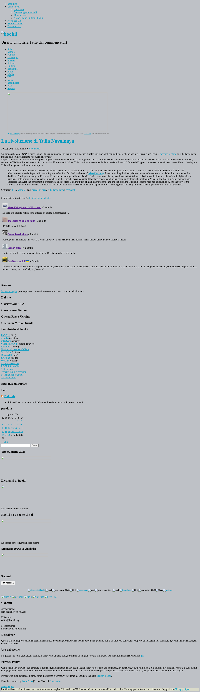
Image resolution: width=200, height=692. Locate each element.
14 (15, 428)
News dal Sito (14, 20)
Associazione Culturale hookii (28, 18)
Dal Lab (9, 396)
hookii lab (12, 4)
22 (18, 431)
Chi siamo (19, 9)
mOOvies (6, 341)
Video (10, 80)
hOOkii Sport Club (10, 366)
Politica (11, 54)
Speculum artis (8, 377)
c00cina (5, 360)
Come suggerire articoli (25, 12)
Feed (10, 85)
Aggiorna (10, 583)
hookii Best (13, 82)
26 (9, 435)
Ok (176, 689)
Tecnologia (13, 57)
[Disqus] (100, 241)
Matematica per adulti (11, 374)
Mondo (11, 52)
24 (3, 435)
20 (12, 431)
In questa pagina (9, 291)
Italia (10, 49)
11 (6, 428)
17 (3, 431)
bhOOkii (5, 335)
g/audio (5, 338)
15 (18, 428)
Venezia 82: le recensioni (13, 372)
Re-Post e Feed (15, 23)
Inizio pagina (7, 686)
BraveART (6, 355)
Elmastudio (54, 681)
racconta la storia (168, 154)
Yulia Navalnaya (15, 133)
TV (9, 77)
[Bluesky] (6, 597)
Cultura (11, 66)
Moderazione (20, 15)
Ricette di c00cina (10, 363)
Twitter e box (14, 26)
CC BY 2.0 (87, 133)
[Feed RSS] (51, 597)
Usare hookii (14, 6)
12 (9, 428)
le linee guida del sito (39, 198)
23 (21, 431)
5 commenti (34, 148)
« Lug (5, 441)
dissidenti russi (39, 190)
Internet (11, 60)
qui (142, 655)
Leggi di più (184, 689)
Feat (14, 190)
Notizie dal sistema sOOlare (15, 349)
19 (9, 431)
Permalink (70, 190)
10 (3, 428)
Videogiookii (7, 369)
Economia (13, 68)
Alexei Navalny (96, 173)
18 (6, 431)
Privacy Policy (104, 675)
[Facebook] (18, 597)
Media (11, 74)
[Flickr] (28, 597)
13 (12, 428)
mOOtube (6, 346)
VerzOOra (6, 352)
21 (15, 431)
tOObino (5, 357)
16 (21, 428)
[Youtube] (38, 597)
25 (6, 435)
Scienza (11, 63)
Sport (10, 71)
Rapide (11, 88)
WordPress (27, 681)
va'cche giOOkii (9, 343)
